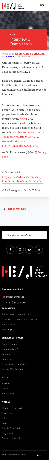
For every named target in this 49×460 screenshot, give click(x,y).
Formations (8, 308)
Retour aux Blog (16, 209)
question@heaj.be (14, 296)
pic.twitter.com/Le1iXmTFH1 (20, 146)
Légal (5, 423)
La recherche (8, 354)
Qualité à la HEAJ (11, 428)
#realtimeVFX (22, 137)
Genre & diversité (11, 438)
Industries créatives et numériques (19, 319)
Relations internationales (14, 364)
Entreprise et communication (16, 314)
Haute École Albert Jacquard (24, 6)
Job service (8, 359)
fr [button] (38, 455)
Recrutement (8, 393)
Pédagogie (7, 329)
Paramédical (8, 324)
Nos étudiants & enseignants (29, 54)
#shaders (7, 137)
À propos (6, 383)
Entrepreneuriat (10, 344)
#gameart (21, 141)
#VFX (35, 137)
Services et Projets (12, 337)
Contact (6, 388)
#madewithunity (33, 132)
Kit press (6, 418)
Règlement (7, 433)
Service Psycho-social (13, 369)
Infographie (8, 56)
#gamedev (8, 141)
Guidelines (7, 413)
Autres (6, 401)
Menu (42, 5)
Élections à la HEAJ (12, 408)
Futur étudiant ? (10, 349)
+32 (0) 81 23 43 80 (15, 302)
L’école (6, 377)
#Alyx (23, 119)
